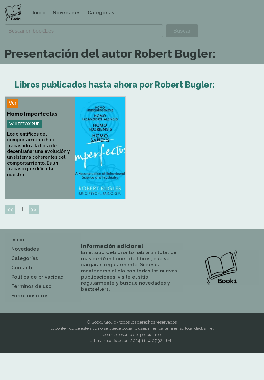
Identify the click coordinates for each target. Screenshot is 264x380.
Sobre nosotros (30, 296)
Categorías (101, 12)
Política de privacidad (37, 277)
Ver (12, 103)
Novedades (66, 12)
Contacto (22, 268)
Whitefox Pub (24, 124)
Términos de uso (31, 286)
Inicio (39, 12)
